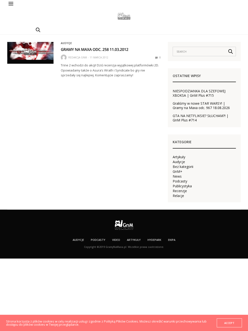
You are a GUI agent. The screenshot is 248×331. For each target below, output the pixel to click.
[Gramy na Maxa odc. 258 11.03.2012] (30, 51)
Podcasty (180, 181)
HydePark (154, 240)
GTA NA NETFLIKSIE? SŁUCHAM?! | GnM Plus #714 (200, 118)
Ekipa (171, 240)
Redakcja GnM (77, 57)
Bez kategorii (183, 166)
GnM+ (177, 171)
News (177, 176)
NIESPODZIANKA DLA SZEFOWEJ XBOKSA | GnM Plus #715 (199, 93)
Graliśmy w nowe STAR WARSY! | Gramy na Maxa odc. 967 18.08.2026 (201, 105)
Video (116, 240)
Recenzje (180, 191)
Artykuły (179, 157)
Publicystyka (182, 186)
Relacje (178, 195)
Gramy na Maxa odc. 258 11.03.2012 (94, 49)
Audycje (66, 43)
